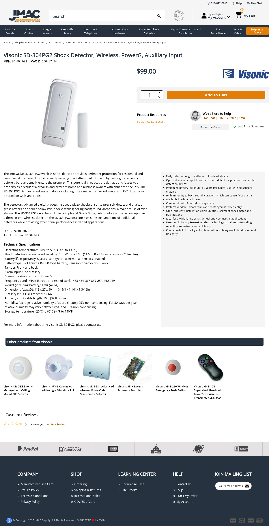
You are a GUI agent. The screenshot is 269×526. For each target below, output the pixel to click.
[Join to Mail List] (247, 486)
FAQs (179, 490)
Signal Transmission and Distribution (186, 31)
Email (242, 118)
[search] (159, 15)
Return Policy (29, 490)
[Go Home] (25, 16)
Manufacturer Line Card (37, 484)
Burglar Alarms (47, 31)
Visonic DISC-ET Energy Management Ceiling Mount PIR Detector (18, 390)
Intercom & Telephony (90, 31)
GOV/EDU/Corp (85, 502)
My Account (184, 502)
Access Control (28, 31)
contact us (93, 325)
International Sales (87, 496)
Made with (84, 520)
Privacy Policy (30, 502)
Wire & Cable (237, 31)
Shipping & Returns (87, 490)
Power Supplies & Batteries (149, 31)
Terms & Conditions (34, 496)
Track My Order (187, 496)
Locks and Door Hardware (118, 31)
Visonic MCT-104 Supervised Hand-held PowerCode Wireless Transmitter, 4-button (208, 392)
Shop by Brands (10, 31)
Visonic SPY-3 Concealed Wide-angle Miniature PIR (58, 388)
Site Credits (129, 490)
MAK (102, 520)
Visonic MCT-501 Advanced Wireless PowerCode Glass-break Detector (97, 390)
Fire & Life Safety (67, 31)
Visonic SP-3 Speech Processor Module (130, 388)
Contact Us (184, 484)
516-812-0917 (227, 118)
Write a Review (56, 424)
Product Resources (151, 114)
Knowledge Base (132, 484)
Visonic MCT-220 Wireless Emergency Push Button (172, 388)
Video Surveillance (218, 31)
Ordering (80, 484)
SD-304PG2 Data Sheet (151, 121)
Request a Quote (257, 31)
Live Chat (209, 118)
